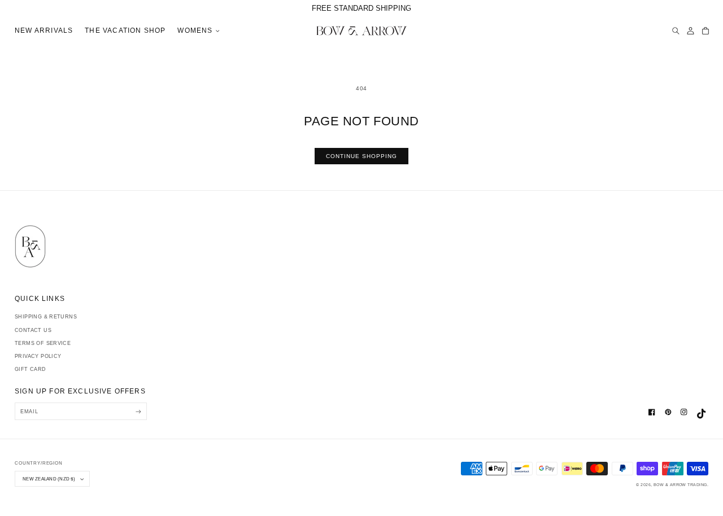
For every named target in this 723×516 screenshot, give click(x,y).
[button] (197, 31)
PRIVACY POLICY (38, 356)
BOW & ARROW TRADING (680, 485)
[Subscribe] (138, 411)
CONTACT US (33, 330)
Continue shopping (362, 156)
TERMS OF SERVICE (43, 343)
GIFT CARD (30, 369)
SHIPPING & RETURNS (46, 317)
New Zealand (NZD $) (49, 479)
